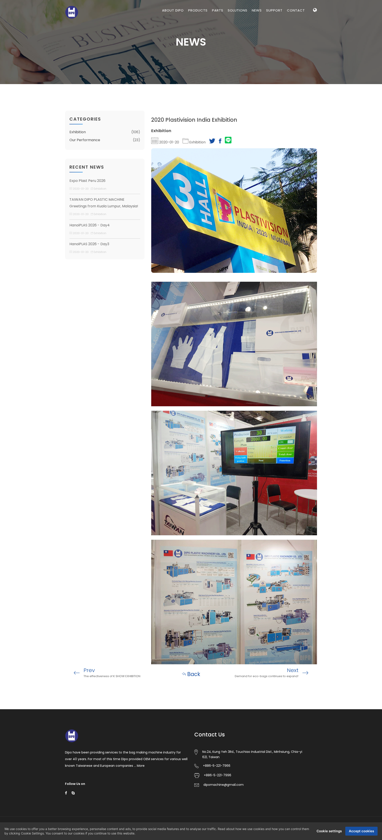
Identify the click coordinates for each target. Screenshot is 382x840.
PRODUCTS (198, 10)
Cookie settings (329, 831)
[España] (315, 32)
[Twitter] (212, 142)
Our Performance (84, 140)
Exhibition (77, 132)
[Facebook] (220, 142)
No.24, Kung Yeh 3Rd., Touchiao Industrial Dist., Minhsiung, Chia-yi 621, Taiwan (252, 754)
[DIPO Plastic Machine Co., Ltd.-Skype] (73, 793)
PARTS (217, 10)
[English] (315, 22)
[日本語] (315, 60)
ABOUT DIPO (173, 10)
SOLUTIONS (237, 10)
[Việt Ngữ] (315, 51)
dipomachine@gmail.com (223, 784)
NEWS (257, 10)
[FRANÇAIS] (315, 41)
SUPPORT (274, 10)
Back (193, 674)
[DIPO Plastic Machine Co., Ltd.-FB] (66, 793)
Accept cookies (361, 831)
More (141, 765)
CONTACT (296, 10)
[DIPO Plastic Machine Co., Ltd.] (71, 11)
